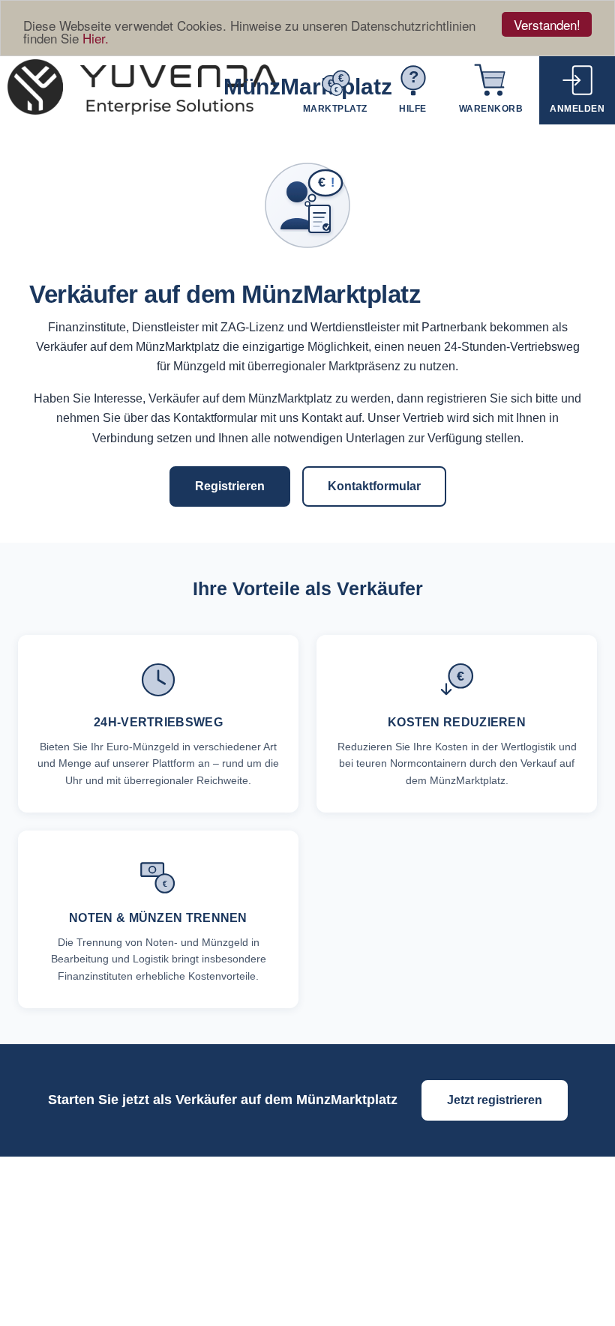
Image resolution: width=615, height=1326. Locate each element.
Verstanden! (547, 24)
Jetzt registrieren (494, 1100)
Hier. (95, 37)
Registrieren (230, 486)
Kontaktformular (374, 486)
